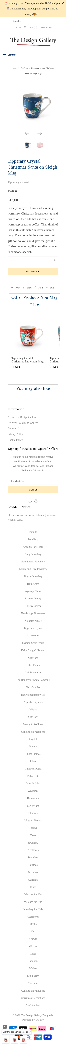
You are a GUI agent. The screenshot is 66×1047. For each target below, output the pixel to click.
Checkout (46, 27)
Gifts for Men (33, 783)
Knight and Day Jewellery (33, 568)
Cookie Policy (15, 439)
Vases (33, 835)
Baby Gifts (33, 776)
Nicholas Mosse (33, 620)
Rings (33, 887)
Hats (33, 931)
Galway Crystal (33, 605)
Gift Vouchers (33, 1005)
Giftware (33, 657)
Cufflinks (33, 879)
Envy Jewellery (33, 554)
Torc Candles (33, 687)
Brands (33, 532)
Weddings (33, 790)
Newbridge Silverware (33, 613)
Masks (33, 924)
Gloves (33, 946)
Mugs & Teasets (33, 820)
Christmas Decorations (33, 997)
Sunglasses (33, 975)
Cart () (31, 27)
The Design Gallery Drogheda (37, 1015)
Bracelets (33, 857)
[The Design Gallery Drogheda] (33, 41)
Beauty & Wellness (33, 724)
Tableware (33, 813)
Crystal (33, 739)
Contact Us (14, 428)
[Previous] (26, 133)
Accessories (33, 635)
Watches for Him (33, 901)
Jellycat (33, 709)
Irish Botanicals (33, 672)
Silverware (33, 805)
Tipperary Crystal (18, 182)
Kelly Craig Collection (33, 650)
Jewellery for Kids (33, 909)
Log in (17, 27)
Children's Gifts (33, 768)
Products (24, 68)
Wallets (33, 968)
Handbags (33, 961)
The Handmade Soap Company (33, 679)
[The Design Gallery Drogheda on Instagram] (36, 500)
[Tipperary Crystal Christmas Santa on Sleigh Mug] (33, 104)
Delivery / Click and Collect (23, 422)
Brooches (33, 872)
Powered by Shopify (33, 1019)
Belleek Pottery (33, 598)
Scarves (33, 938)
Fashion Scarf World (33, 642)
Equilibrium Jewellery (33, 561)
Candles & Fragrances (33, 731)
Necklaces (33, 850)
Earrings (33, 864)
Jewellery (33, 539)
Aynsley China (33, 591)
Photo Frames (33, 753)
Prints (33, 761)
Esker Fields (33, 665)
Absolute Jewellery (33, 546)
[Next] (39, 133)
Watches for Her (33, 894)
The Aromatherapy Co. (33, 694)
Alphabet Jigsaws (33, 702)
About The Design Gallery (22, 417)
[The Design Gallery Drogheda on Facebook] (30, 500)
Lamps (33, 827)
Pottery (33, 746)
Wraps (33, 953)
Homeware (33, 583)
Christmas (33, 983)
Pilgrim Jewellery (33, 576)
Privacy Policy (15, 434)
